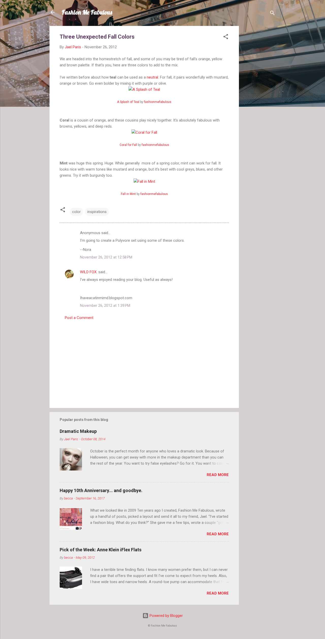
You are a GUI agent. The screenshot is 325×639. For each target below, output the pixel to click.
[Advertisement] (259, 102)
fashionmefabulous (157, 102)
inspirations (97, 211)
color (76, 211)
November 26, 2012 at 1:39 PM (105, 305)
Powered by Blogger (166, 615)
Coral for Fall (128, 145)
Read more (218, 475)
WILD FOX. (88, 272)
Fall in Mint (128, 194)
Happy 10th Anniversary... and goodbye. (101, 490)
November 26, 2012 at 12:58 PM (106, 257)
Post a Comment (79, 317)
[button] (226, 37)
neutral (152, 77)
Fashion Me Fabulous (87, 12)
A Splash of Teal (128, 102)
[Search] (272, 14)
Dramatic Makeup (78, 431)
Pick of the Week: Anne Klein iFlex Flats (100, 549)
